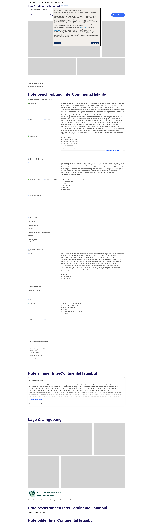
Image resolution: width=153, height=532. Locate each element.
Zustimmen (95, 43)
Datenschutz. (57, 30)
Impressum (57, 39)
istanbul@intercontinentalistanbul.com (42, 359)
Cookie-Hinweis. (83, 27)
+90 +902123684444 (36, 356)
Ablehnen (58, 43)
